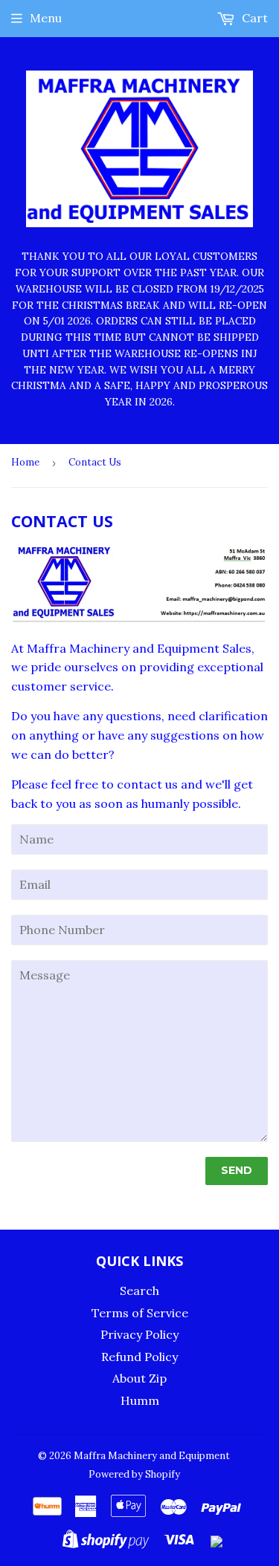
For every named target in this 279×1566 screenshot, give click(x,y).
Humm (140, 1400)
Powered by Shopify (134, 1474)
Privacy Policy (139, 1334)
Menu (46, 17)
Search (139, 1290)
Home (25, 462)
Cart (253, 17)
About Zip (139, 1378)
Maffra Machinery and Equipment (152, 1455)
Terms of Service (140, 1312)
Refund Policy (139, 1356)
